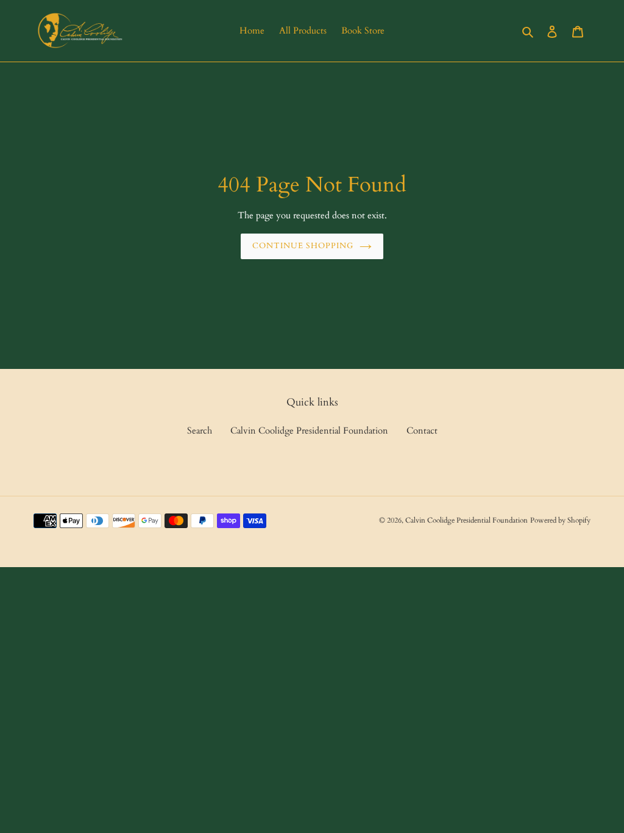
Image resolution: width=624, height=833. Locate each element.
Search (199, 430)
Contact (422, 430)
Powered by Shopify (560, 520)
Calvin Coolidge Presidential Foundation (309, 430)
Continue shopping (303, 245)
